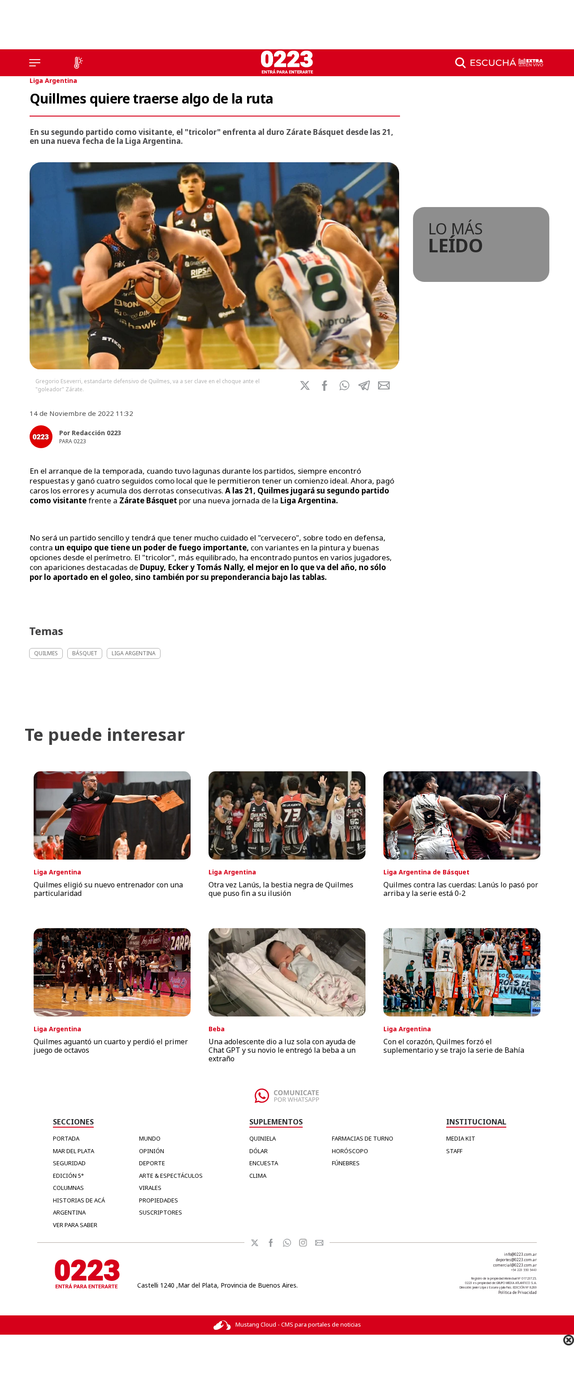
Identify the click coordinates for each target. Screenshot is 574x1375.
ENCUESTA (263, 1163)
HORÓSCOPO (350, 1151)
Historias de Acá (79, 1200)
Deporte (152, 1163)
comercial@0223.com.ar (515, 1265)
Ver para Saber (75, 1225)
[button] (344, 385)
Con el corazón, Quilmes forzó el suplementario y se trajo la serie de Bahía (453, 1046)
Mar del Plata (73, 1151)
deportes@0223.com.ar (516, 1259)
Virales (150, 1188)
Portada (66, 1138)
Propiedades (158, 1200)
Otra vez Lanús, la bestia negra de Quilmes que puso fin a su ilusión (281, 889)
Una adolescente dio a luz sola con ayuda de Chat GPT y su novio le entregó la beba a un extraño (282, 1050)
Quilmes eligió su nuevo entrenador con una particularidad (108, 889)
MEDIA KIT (460, 1138)
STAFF (454, 1151)
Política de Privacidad (517, 1292)
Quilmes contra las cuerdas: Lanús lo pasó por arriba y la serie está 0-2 (460, 889)
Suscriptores (160, 1212)
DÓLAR (258, 1151)
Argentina (69, 1212)
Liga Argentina (53, 80)
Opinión (151, 1151)
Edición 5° (68, 1176)
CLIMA (257, 1176)
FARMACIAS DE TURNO (362, 1138)
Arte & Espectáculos (171, 1176)
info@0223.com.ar (520, 1254)
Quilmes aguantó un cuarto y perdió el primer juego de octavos (111, 1046)
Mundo (150, 1138)
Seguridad (69, 1163)
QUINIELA (262, 1138)
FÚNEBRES (346, 1163)
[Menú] (34, 62)
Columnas (68, 1188)
